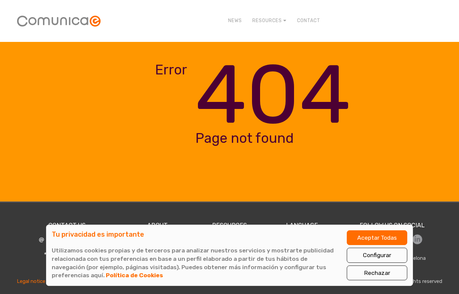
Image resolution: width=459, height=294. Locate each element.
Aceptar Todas (377, 237)
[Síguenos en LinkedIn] (417, 239)
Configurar (377, 255)
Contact (308, 20)
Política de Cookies (134, 275)
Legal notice (31, 281)
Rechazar (377, 273)
